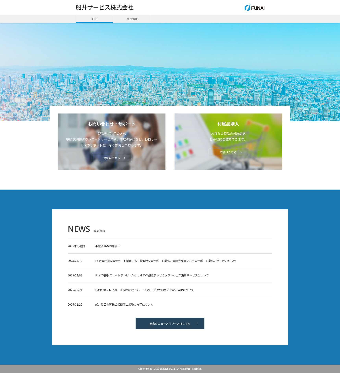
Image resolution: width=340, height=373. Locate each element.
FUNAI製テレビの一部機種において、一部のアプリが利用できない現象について (144, 290)
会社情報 (132, 19)
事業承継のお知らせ (107, 246)
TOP (94, 19)
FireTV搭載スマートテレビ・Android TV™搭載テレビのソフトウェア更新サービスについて (152, 275)
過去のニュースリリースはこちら (170, 324)
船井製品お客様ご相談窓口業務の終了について (124, 304)
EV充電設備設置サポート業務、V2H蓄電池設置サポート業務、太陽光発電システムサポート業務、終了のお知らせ (165, 261)
